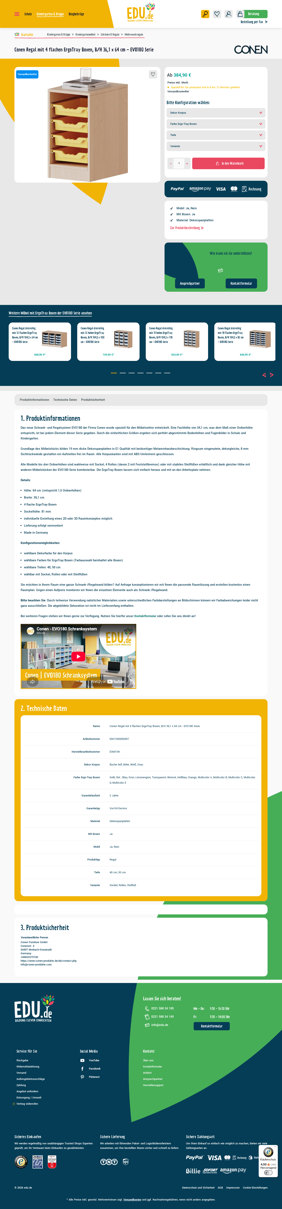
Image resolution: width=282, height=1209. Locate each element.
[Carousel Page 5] (150, 373)
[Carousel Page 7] (167, 373)
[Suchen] (205, 14)
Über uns (148, 1060)
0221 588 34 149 (162, 1017)
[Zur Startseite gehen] (141, 11)
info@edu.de (159, 1025)
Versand (21, 1073)
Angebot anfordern (27, 1091)
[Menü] (16, 14)
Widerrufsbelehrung (28, 1067)
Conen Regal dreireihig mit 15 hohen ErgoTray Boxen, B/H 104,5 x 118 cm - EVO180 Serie (161, 335)
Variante (175, 146)
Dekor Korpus (178, 113)
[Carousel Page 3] (132, 373)
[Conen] (251, 51)
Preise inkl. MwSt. (178, 82)
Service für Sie (27, 1051)
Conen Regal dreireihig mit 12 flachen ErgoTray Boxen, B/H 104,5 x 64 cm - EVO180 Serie (25, 335)
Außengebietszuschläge (31, 1079)
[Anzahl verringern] (171, 163)
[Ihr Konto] (228, 14)
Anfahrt (147, 1073)
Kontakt (149, 1051)
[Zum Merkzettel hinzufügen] (153, 74)
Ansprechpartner (190, 283)
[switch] (268, 1172)
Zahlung (21, 1085)
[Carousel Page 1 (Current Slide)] (114, 373)
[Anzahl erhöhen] (187, 163)
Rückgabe (22, 1060)
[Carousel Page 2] (123, 373)
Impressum (233, 1188)
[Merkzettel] (217, 14)
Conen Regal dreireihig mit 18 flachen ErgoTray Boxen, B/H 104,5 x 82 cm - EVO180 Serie (230, 335)
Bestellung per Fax (252, 22)
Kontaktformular (241, 283)
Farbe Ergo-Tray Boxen (183, 124)
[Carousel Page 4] (141, 373)
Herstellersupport (153, 1085)
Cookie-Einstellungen (255, 1188)
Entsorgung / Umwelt (29, 1098)
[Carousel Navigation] (268, 375)
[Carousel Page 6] (158, 373)
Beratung (253, 14)
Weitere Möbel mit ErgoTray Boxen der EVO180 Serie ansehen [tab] (50, 313)
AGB (220, 1188)
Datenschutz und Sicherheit (198, 1188)
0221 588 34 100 (162, 1008)
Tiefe (173, 135)
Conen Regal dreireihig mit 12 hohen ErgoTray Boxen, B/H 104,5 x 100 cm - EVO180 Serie (92, 335)
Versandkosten (132, 1200)
